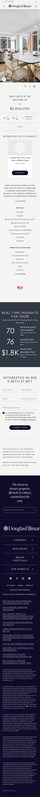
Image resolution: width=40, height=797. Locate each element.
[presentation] (20, 45)
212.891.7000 (31, 686)
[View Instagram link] (23, 579)
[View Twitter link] (17, 579)
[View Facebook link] (10, 579)
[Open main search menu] (36, 6)
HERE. (32, 756)
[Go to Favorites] (36, 1)
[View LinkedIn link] (29, 579)
